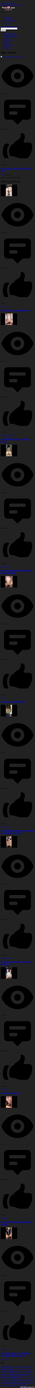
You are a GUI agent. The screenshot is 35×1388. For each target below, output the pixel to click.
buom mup (20, 1367)
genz (25, 1374)
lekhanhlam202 (5, 958)
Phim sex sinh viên (9, 37)
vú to (14, 1385)
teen (25, 1382)
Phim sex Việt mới (9, 33)
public (27, 1380)
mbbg (24, 1377)
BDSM (6, 43)
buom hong (14, 1367)
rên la (31, 1379)
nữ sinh (23, 1380)
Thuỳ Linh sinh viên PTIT (13, 702)
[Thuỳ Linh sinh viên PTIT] (9, 587)
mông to (13, 1380)
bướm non (9, 1369)
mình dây (3, 1380)
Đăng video (7, 17)
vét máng (10, 1385)
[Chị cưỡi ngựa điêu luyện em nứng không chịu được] (9, 456)
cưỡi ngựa (14, 1371)
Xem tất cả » (4, 1359)
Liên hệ (6, 48)
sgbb (2, 1383)
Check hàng (7, 40)
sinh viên (9, 1382)
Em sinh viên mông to (11, 1093)
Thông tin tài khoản (9, 20)
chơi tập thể (29, 1369)
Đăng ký (9, 26)
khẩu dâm (15, 1377)
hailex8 (3, 306)
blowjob (6, 1367)
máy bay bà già (29, 1377)
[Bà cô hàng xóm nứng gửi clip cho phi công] (9, 847)
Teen (5, 38)
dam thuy (27, 1372)
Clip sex (6, 1372)
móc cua (8, 1380)
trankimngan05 (5, 566)
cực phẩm (21, 1372)
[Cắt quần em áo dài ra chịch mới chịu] (12, 57)
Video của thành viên (11, 35)
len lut (21, 1377)
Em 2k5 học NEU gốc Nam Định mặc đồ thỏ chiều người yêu (15, 1354)
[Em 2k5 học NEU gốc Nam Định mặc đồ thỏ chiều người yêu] (9, 1238)
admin (2, 174)
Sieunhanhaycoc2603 (7, 435)
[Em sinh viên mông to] (9, 978)
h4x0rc (3, 698)
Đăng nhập (15, 26)
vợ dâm (18, 1385)
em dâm (19, 1374)
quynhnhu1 (4, 1089)
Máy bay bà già (8, 45)
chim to (20, 1369)
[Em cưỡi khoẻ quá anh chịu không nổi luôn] (9, 1107)
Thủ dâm (6, 46)
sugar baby (18, 1383)
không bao (5, 1377)
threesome (30, 1383)
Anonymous (4, 1349)
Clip (2, 1372)
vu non (6, 1385)
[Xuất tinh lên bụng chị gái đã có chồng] (9, 324)
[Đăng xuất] (14, 3)
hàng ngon (30, 1374)
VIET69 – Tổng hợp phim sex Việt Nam (12, 5)
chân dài (25, 1369)
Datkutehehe (4, 827)
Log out (6, 23)
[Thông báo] (10, 3)
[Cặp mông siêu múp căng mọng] (9, 195)
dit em (7, 1374)
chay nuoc (16, 1369)
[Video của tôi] (12, 3)
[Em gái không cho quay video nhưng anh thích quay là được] (9, 716)
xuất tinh (23, 1385)
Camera (6, 41)
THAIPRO (4, 1218)
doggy (12, 1374)
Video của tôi (8, 19)
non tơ (19, 1380)
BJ (2, 1367)
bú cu (3, 1369)
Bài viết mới (28, 1367)
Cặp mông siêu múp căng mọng (15, 310)
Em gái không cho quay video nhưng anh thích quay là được (17, 831)
